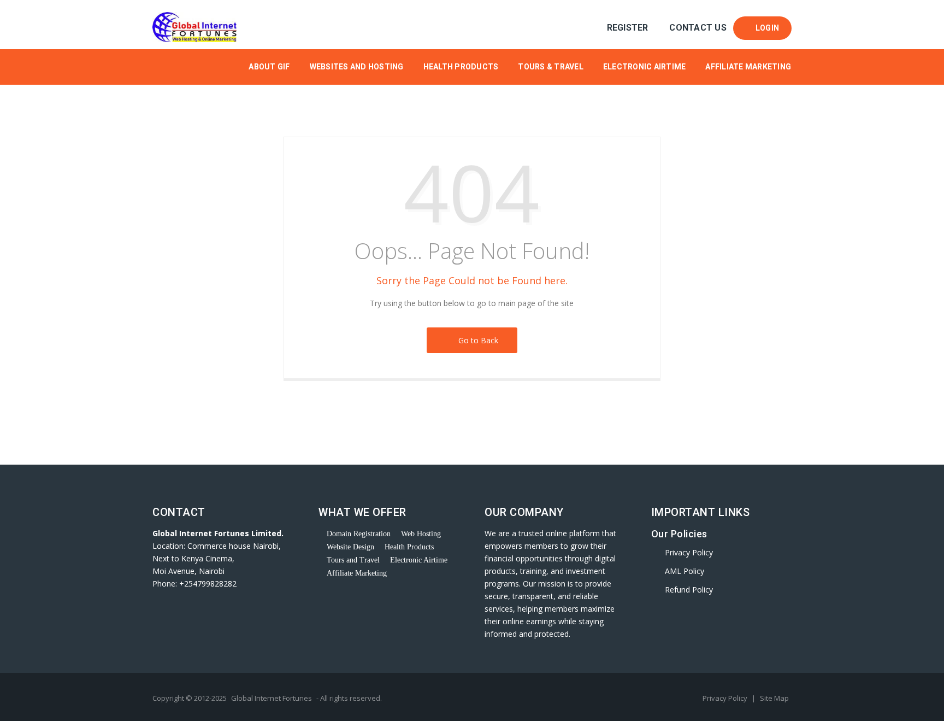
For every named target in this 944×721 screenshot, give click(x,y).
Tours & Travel (550, 66)
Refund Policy (689, 589)
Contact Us (698, 27)
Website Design (350, 547)
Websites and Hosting (357, 66)
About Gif (269, 66)
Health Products (461, 66)
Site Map (774, 698)
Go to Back (476, 340)
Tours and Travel (353, 560)
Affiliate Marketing (748, 66)
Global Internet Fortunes (271, 698)
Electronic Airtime (644, 66)
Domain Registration (359, 534)
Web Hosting (421, 534)
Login (765, 28)
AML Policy (684, 571)
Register (627, 27)
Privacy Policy (689, 552)
